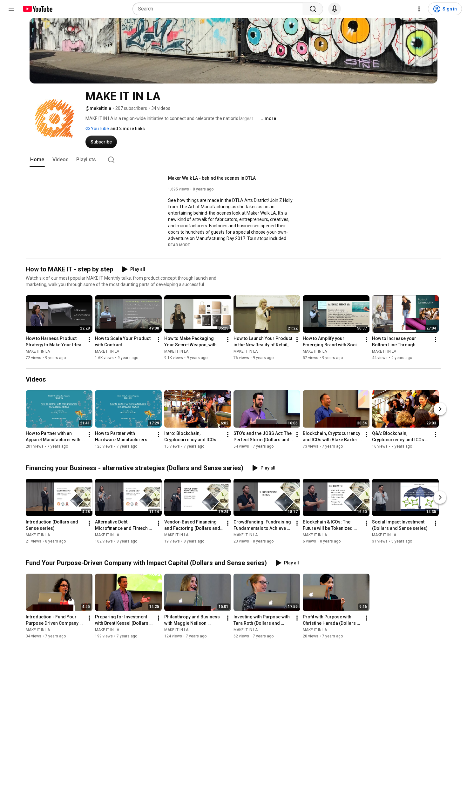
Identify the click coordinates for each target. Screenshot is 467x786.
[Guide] (11, 9)
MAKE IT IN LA (38, 351)
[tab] (37, 159)
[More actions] (89, 339)
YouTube (99, 128)
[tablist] (233, 159)
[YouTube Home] (37, 9)
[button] (179, 245)
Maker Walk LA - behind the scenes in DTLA (212, 178)
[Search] (313, 9)
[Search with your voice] (334, 9)
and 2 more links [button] (127, 128)
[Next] (440, 409)
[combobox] (219, 9)
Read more (179, 245)
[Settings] (419, 9)
